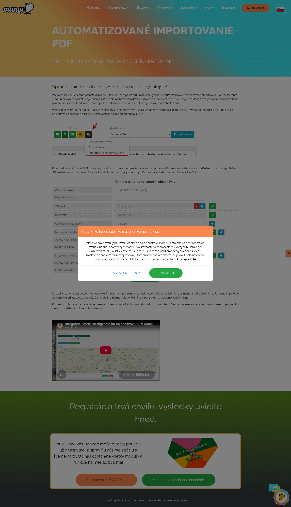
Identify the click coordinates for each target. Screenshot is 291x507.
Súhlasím (166, 273)
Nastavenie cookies (128, 273)
